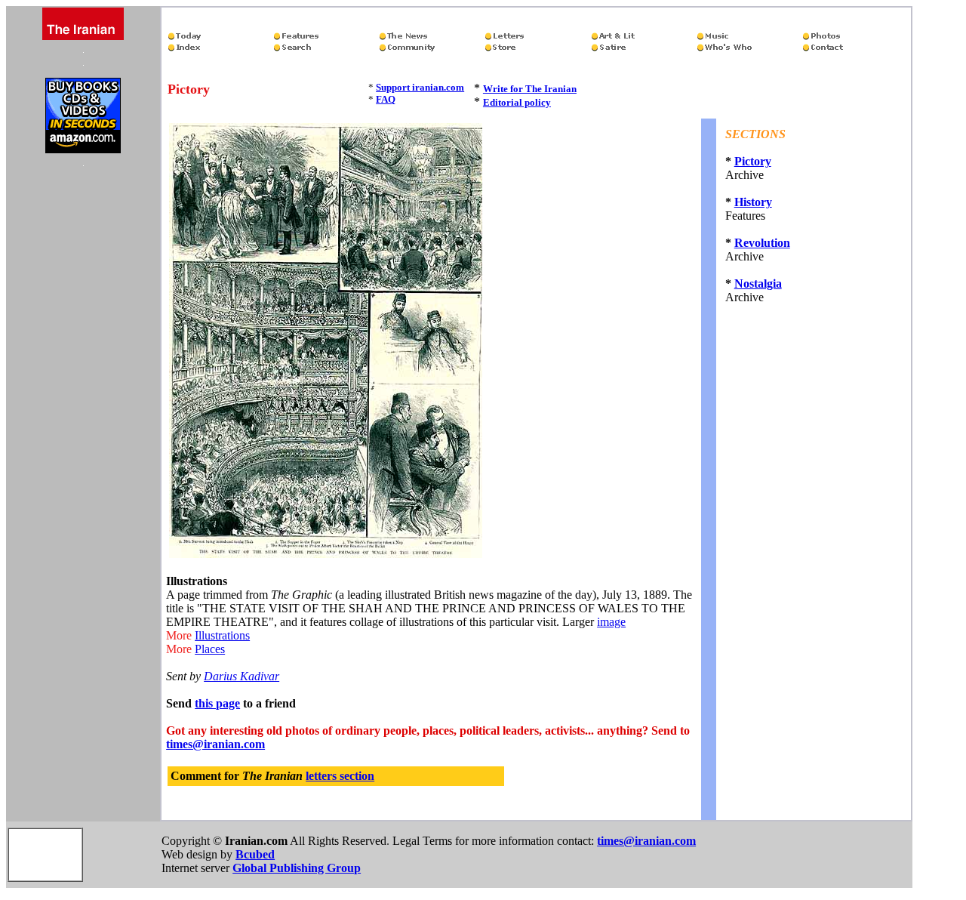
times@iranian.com (215, 744)
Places (210, 649)
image (611, 621)
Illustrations (222, 635)
